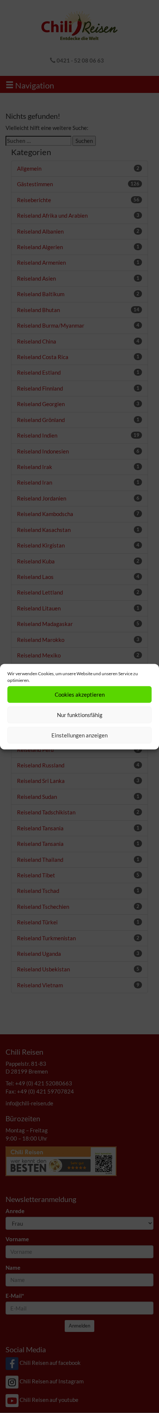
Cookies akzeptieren (80, 694)
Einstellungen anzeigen (79, 735)
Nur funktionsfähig (79, 714)
